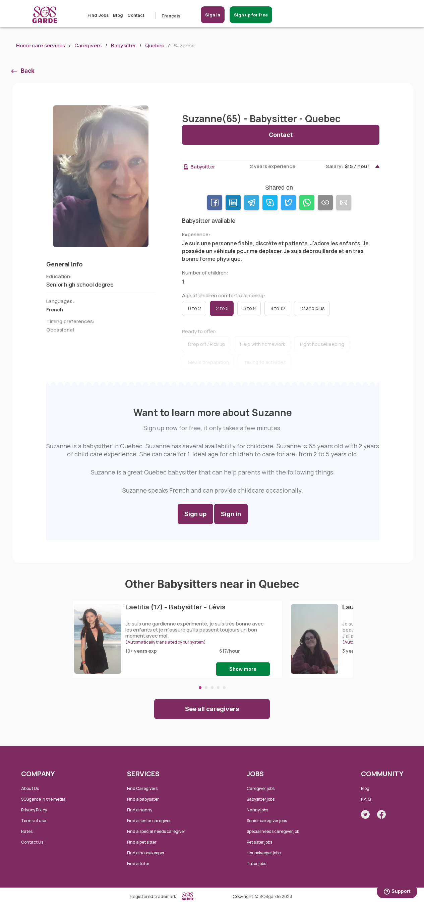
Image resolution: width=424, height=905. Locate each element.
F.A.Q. (366, 799)
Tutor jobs (256, 863)
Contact (135, 15)
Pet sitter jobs (259, 842)
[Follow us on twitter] (365, 814)
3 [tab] (212, 687)
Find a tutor (138, 863)
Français (171, 15)
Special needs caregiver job (273, 831)
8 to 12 (277, 308)
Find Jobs (98, 15)
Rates (27, 831)
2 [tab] (206, 687)
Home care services (40, 45)
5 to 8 (249, 308)
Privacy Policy (34, 810)
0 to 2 (194, 308)
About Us (30, 788)
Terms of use (33, 820)
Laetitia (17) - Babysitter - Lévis (175, 607)
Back (28, 70)
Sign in (212, 14)
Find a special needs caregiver (156, 831)
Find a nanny (139, 810)
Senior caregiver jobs (267, 820)
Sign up (195, 513)
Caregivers (88, 45)
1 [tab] (200, 687)
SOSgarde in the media (43, 799)
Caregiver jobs (261, 788)
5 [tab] (224, 687)
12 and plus (312, 308)
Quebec (154, 45)
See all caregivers (212, 708)
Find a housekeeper (146, 853)
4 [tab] (218, 687)
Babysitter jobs (261, 799)
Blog (118, 15)
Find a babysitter (143, 799)
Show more (242, 669)
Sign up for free (251, 14)
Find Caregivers (142, 788)
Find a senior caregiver (149, 820)
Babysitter (123, 45)
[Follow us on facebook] (381, 814)
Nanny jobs (257, 810)
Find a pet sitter (142, 842)
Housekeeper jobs (264, 853)
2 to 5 (222, 308)
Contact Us (32, 842)
